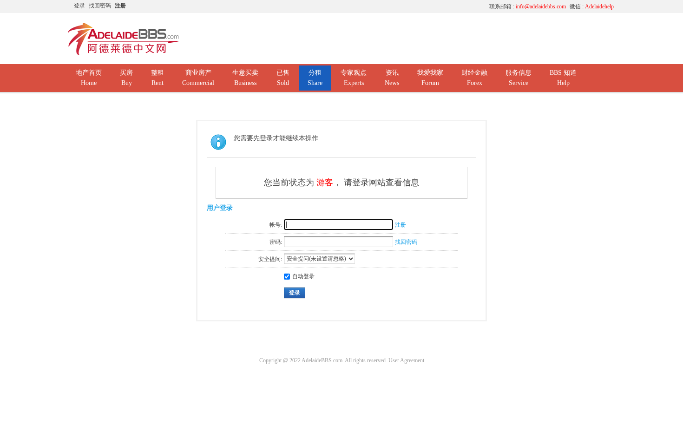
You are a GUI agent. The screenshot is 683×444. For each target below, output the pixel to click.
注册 (120, 5)
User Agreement (406, 360)
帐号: (275, 225)
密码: (275, 242)
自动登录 (303, 276)
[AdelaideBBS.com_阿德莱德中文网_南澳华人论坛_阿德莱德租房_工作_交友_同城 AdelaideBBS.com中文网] (123, 53)
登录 (79, 5)
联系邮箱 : (527, 6)
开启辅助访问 (395, 6)
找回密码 (100, 5)
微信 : (592, 6)
